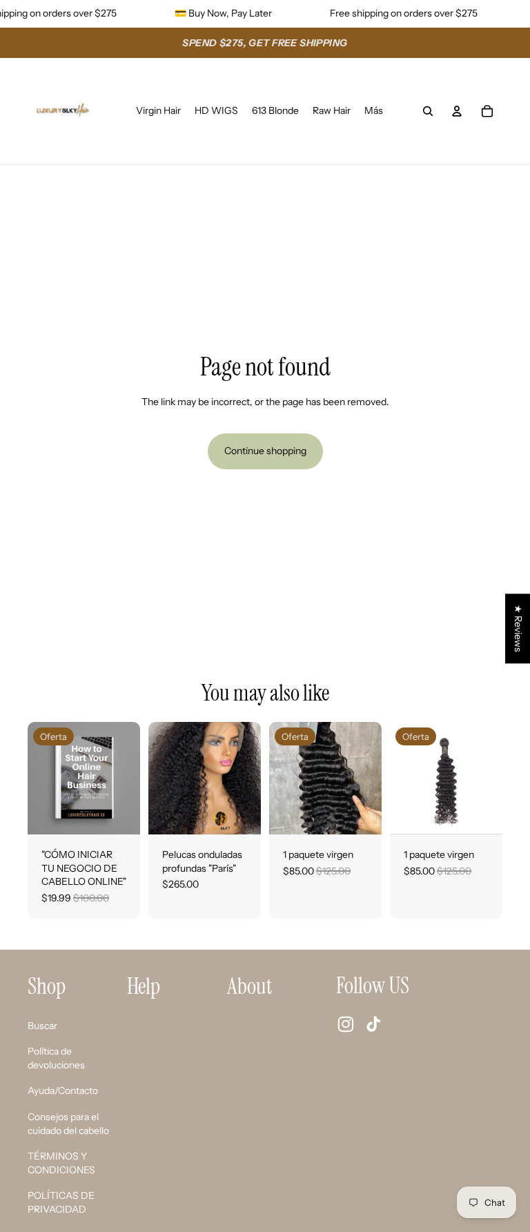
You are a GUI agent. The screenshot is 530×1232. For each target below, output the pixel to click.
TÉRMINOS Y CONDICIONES (61, 1163)
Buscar (42, 1025)
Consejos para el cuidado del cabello (68, 1124)
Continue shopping (265, 450)
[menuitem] (373, 111)
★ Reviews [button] (518, 628)
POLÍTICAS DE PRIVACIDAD (61, 1202)
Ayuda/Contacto (63, 1090)
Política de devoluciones (56, 1058)
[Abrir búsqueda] (428, 111)
